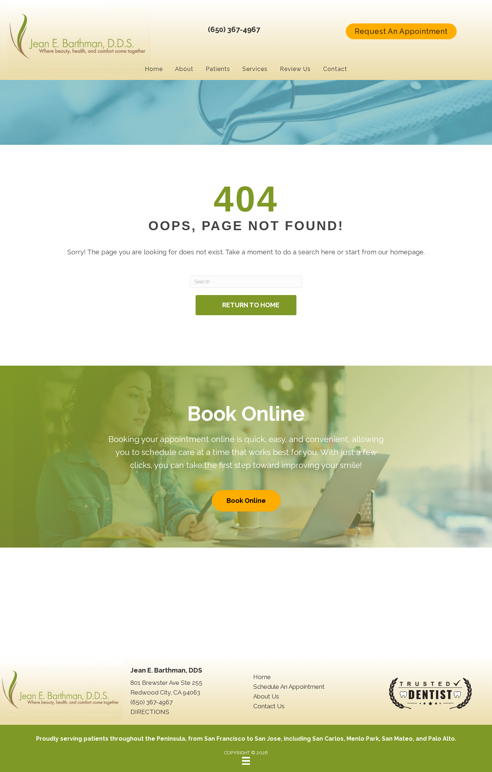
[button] (401, 31)
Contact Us (269, 706)
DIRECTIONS (149, 711)
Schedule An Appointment (289, 686)
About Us (266, 696)
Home (262, 676)
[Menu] (246, 760)
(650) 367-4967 (234, 29)
